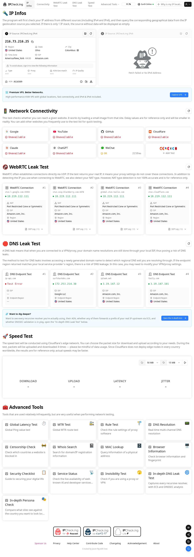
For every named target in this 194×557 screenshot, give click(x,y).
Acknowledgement (137, 543)
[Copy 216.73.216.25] (32, 42)
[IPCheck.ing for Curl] (97, 532)
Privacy (56, 543)
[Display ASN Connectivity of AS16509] (91, 81)
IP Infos (29, 4)
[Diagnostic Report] (188, 534)
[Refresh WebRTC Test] (189, 167)
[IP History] (188, 541)
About (156, 543)
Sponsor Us (40, 543)
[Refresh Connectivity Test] (189, 111)
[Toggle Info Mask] (188, 527)
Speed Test (91, 4)
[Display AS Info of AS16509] (81, 81)
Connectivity (43, 4)
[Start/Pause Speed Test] (185, 362)
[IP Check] (188, 548)
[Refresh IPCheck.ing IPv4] (90, 33)
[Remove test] (45, 130)
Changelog (115, 543)
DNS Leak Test (77, 4)
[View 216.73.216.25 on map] (77, 50)
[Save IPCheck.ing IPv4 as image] (85, 33)
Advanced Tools (109, 4)
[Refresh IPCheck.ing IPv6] (186, 33)
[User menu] (188, 4)
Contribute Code (94, 543)
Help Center (73, 543)
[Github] (110, 548)
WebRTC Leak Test (60, 4)
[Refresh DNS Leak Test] (189, 243)
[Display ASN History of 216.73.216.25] (86, 81)
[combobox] (153, 362)
